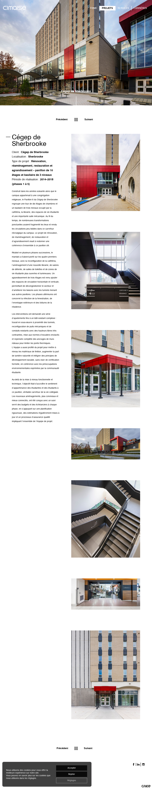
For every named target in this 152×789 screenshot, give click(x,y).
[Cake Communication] (146, 786)
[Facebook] (133, 764)
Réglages (71, 780)
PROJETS (107, 8)
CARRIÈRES (140, 8)
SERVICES (123, 8)
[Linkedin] (138, 764)
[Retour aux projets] (76, 119)
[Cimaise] (14, 8)
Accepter (72, 768)
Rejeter (71, 774)
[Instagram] (143, 764)
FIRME (93, 8)
